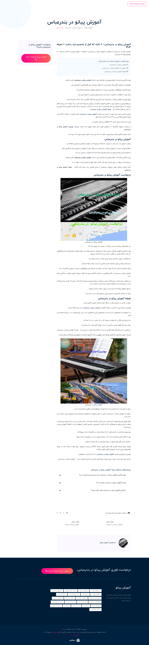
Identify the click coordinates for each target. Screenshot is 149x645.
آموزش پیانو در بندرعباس (118, 65)
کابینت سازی (83, 590)
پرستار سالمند (70, 602)
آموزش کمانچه (82, 598)
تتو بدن (86, 606)
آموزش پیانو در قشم (72, 524)
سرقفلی (54, 632)
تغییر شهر (59, 28)
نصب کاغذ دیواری (70, 590)
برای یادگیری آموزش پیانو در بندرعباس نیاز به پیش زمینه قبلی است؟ (102, 475)
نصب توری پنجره (57, 602)
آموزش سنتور (58, 598)
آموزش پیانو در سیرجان (114, 524)
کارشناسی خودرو (94, 598)
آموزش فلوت (95, 594)
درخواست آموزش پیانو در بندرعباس (114, 68)
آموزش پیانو (89, 28)
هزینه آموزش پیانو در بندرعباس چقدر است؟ (111, 483)
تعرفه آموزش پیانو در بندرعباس (115, 71)
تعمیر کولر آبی (95, 609)
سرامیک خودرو (56, 606)
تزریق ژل (85, 594)
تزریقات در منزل (95, 602)
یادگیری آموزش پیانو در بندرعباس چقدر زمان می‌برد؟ (108, 490)
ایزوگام (67, 606)
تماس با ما (74, 635)
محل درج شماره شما (138, 4)
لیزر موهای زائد (74, 594)
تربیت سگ (76, 606)
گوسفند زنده (69, 598)
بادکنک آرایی (61, 594)
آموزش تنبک (82, 602)
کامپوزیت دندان (57, 590)
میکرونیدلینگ (95, 590)
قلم (64, 629)
